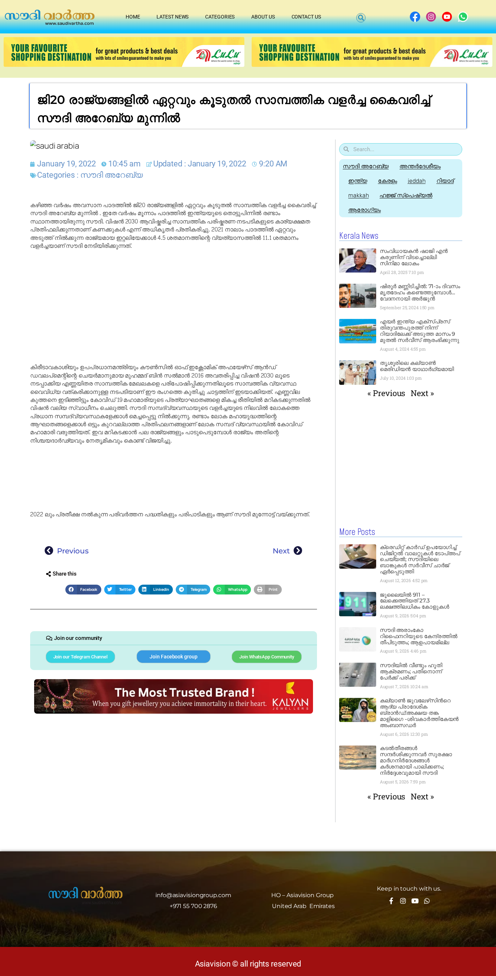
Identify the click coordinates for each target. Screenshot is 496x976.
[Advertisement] (173, 307)
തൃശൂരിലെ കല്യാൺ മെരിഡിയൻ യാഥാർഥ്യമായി (417, 365)
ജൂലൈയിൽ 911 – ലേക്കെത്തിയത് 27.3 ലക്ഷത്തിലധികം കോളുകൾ (414, 600)
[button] (361, 18)
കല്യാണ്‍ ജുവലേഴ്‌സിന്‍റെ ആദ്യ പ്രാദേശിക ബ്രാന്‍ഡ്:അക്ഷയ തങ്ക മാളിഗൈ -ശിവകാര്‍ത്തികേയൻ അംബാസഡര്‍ (419, 713)
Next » (422, 393)
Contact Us (306, 17)
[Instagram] (403, 901)
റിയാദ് (445, 180)
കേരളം (387, 180)
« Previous (386, 393)
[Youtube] (415, 901)
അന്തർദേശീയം (419, 166)
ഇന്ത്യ (357, 180)
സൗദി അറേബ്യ (111, 175)
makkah (358, 195)
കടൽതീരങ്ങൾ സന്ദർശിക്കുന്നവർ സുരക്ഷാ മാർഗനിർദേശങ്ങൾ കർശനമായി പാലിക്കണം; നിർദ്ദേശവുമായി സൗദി (416, 760)
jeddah (416, 180)
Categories (220, 17)
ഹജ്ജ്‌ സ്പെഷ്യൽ (405, 195)
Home (133, 17)
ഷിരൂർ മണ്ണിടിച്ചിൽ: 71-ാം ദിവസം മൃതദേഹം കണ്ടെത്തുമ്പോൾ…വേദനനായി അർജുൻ (420, 292)
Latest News (172, 17)
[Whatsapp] (427, 901)
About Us (263, 17)
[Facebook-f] (391, 901)
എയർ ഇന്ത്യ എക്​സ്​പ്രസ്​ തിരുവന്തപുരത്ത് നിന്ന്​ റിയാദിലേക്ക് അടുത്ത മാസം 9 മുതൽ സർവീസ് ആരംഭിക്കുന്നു (420, 330)
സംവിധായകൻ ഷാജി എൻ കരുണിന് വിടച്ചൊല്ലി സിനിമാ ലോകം (414, 257)
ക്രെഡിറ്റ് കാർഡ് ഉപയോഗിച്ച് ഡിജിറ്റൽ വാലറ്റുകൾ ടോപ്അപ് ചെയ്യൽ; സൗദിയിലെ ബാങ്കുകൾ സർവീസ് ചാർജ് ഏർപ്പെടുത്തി (420, 559)
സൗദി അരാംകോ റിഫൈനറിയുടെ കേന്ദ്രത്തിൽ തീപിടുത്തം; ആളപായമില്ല (419, 636)
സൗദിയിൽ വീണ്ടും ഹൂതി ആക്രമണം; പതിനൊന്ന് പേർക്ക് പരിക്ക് (411, 671)
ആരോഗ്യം (364, 209)
